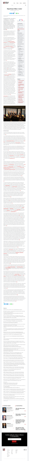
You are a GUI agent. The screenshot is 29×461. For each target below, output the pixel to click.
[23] (19, 239)
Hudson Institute (11, 249)
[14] (20, 190)
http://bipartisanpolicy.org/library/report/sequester (17, 392)
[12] (21, 175)
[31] (3, 396)
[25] (17, 253)
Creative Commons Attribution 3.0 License (21, 458)
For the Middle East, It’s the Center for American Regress (21, 85)
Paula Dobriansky (11, 155)
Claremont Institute (10, 166)
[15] (10, 196)
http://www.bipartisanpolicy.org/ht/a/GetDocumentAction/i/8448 (16, 363)
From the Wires (12, 450)
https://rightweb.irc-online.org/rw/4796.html (8, 370)
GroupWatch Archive (8, 456)
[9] (3, 334)
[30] (17, 294)
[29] (3, 391)
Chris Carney (22, 157)
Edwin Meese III (12, 158)
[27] (7, 269)
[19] (15, 211)
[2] (3, 311)
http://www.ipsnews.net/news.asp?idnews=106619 (16, 358)
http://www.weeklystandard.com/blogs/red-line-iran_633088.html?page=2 (12, 353)
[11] (14, 158)
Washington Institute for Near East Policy (8, 167)
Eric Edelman (21, 154)
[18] (20, 205)
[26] (10, 263)
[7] (20, 129)
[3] (6, 60)
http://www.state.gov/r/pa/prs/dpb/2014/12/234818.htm (10, 322)
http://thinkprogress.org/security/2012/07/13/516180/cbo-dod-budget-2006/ (14, 398)
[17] (3, 357)
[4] (7, 68)
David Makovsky (19, 166)
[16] (9, 200)
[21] (21, 216)
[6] (10, 94)
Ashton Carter (16, 210)
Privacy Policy (16, 452)
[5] (6, 72)
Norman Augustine (18, 142)
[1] (6, 29)
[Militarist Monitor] (6, 2)
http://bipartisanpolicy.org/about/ (18, 309)
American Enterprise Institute (10, 140)
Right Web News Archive (12, 452)
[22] (6, 225)
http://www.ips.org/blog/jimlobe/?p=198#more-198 (11, 365)
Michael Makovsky (11, 164)
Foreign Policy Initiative (21, 80)
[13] (3, 344)
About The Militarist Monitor (17, 451)
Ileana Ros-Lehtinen (14, 186)
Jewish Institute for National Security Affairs (9, 169)
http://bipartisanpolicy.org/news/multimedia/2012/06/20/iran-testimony (12, 346)
